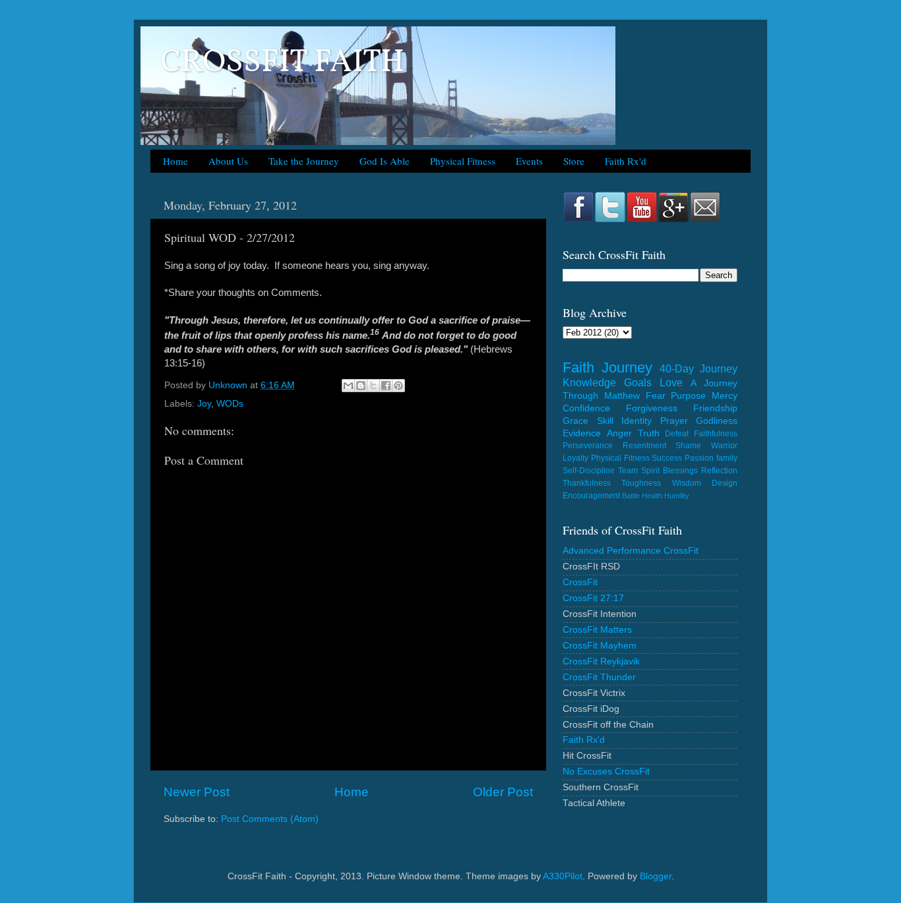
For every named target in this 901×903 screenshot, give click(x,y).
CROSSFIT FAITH (282, 63)
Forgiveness (651, 408)
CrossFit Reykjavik (601, 661)
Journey (627, 367)
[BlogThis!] (360, 385)
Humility (676, 496)
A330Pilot (562, 876)
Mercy (724, 396)
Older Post (503, 792)
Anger (619, 433)
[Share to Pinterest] (398, 385)
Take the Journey (303, 160)
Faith (578, 367)
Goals (638, 382)
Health (652, 496)
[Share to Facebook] (385, 385)
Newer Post (197, 792)
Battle (631, 496)
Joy (204, 404)
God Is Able (384, 160)
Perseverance (588, 445)
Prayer (674, 421)
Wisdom (686, 483)
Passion (699, 458)
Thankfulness (587, 483)
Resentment (644, 445)
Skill (605, 421)
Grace (575, 421)
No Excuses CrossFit (606, 771)
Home (175, 160)
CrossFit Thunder (599, 677)
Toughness (641, 483)
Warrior (724, 445)
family (726, 458)
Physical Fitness (462, 160)
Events (529, 160)
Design (724, 483)
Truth (649, 433)
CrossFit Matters (597, 630)
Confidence (586, 408)
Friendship (715, 408)
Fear (656, 396)
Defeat (677, 433)
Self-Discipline (589, 470)
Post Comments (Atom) (270, 819)
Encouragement (591, 495)
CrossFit (580, 582)
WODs (229, 404)
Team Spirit (639, 470)
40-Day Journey (698, 368)
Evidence (582, 433)
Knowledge (589, 382)
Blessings (680, 470)
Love (671, 382)
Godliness (716, 421)
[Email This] (348, 385)
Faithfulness (715, 433)
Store (573, 160)
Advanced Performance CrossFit (631, 551)
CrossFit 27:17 (593, 598)
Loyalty (575, 458)
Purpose (688, 396)
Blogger (655, 876)
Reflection (719, 470)
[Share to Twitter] (373, 385)
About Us (228, 160)
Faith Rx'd (625, 160)
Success (667, 458)
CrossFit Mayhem (600, 646)
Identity (636, 421)
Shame (688, 445)
